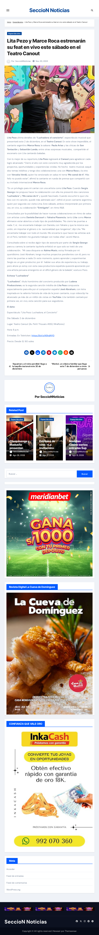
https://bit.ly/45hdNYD (43, 335)
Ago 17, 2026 (48, 455)
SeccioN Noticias (49, 10)
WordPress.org (13, 889)
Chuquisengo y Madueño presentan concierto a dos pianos (19, 448)
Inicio (9, 22)
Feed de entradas (15, 876)
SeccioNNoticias (23, 61)
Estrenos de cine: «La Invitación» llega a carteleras (47, 448)
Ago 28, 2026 (19, 455)
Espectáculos (18, 22)
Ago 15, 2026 (78, 455)
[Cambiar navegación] (8, 10)
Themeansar (70, 931)
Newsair (57, 931)
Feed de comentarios (16, 882)
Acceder (10, 869)
